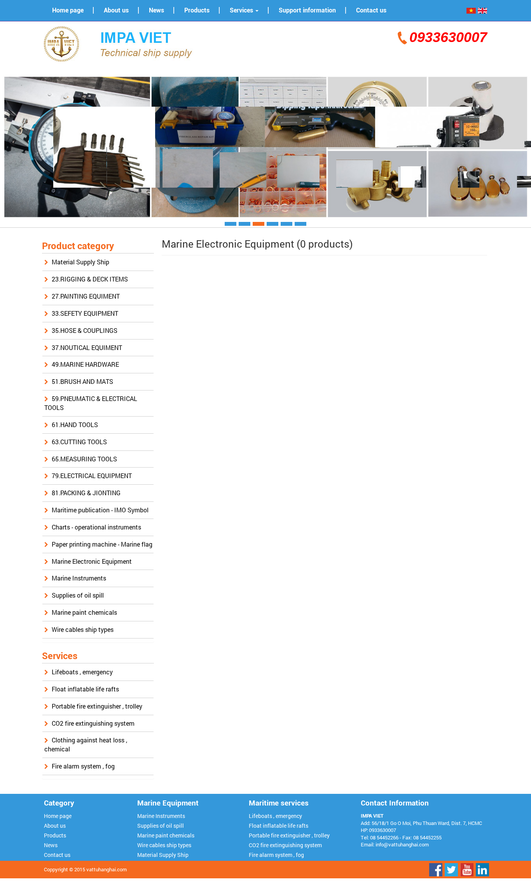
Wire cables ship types (83, 629)
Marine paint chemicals (84, 612)
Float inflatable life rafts (85, 689)
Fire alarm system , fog (83, 766)
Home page (58, 816)
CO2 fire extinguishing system (93, 723)
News (51, 845)
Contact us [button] (371, 10)
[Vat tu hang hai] (121, 43)
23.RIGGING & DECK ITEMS (90, 279)
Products (55, 835)
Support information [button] (307, 10)
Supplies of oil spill (78, 595)
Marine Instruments (79, 578)
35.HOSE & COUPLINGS (84, 330)
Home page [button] (68, 10)
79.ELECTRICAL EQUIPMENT (92, 475)
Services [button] (242, 10)
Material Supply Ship (80, 262)
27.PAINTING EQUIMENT (86, 296)
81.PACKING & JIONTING (86, 493)
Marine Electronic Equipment (92, 561)
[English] (482, 10)
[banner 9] (265, 146)
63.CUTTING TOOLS (79, 442)
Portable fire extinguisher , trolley (97, 706)
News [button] (156, 10)
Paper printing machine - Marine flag (102, 544)
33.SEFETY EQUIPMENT (85, 313)
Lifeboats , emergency (82, 672)
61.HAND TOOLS (75, 424)
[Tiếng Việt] (471, 10)
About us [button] (116, 10)
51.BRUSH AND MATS (82, 381)
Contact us (57, 854)
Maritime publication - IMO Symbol (100, 510)
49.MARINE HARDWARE (85, 364)
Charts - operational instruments (96, 527)
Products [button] (197, 10)
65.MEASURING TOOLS (84, 459)
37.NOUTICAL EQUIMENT (87, 347)
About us (55, 825)
